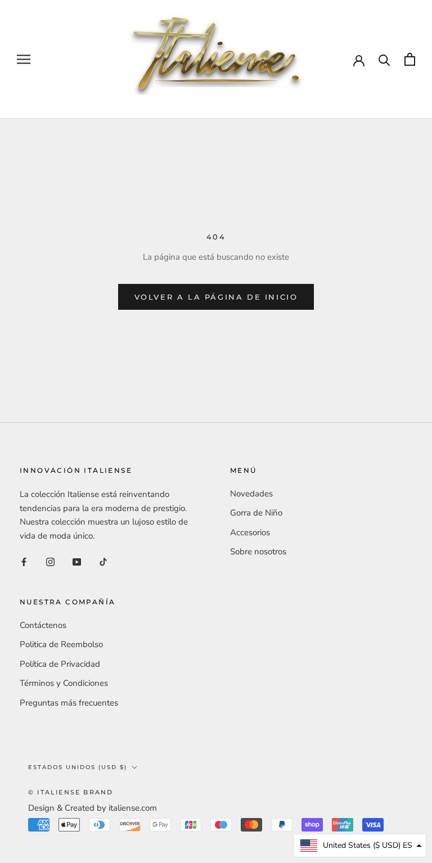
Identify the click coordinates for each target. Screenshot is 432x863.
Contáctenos (43, 625)
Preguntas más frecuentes (69, 702)
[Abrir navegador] (23, 59)
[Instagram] (50, 561)
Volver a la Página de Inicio (216, 296)
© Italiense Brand (70, 792)
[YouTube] (77, 561)
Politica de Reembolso (61, 644)
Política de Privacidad (60, 664)
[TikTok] (103, 561)
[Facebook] (24, 561)
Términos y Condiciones (64, 683)
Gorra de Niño (256, 512)
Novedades (251, 493)
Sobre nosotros (258, 551)
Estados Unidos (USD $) (77, 767)
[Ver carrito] (409, 59)
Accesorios (250, 532)
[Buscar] (384, 59)
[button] (359, 845)
